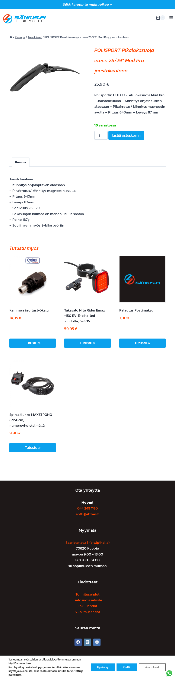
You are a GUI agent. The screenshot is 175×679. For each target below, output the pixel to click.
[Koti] (10, 37)
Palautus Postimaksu (136, 310)
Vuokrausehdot (87, 611)
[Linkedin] (97, 642)
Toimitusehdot (87, 594)
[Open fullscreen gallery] (76, 108)
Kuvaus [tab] (20, 161)
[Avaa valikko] (171, 17)
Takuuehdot (87, 606)
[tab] (45, 108)
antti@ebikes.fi (87, 514)
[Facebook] (78, 642)
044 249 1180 (87, 508)
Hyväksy (102, 667)
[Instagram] (87, 642)
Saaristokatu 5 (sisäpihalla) (88, 542)
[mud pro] (45, 77)
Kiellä (127, 667)
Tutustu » (33, 343)
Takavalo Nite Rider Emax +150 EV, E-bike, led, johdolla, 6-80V (84, 315)
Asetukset (152, 667)
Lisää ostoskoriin (126, 135)
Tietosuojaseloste (87, 600)
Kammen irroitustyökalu (29, 310)
